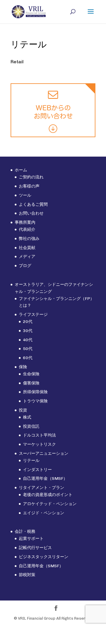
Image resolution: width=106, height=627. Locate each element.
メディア (27, 256)
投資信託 (31, 426)
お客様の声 (29, 186)
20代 (27, 321)
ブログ (25, 265)
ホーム (21, 169)
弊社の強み (29, 238)
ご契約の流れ (31, 177)
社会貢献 (27, 247)
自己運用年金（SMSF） (45, 478)
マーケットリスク (39, 444)
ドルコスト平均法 (39, 435)
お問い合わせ (31, 213)
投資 (23, 410)
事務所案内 (25, 222)
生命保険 (31, 373)
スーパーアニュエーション (43, 453)
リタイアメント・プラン (41, 487)
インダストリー (37, 469)
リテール (31, 460)
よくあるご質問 (33, 204)
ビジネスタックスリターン (43, 556)
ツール (25, 195)
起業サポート (31, 538)
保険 (23, 366)
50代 (27, 348)
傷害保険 (31, 383)
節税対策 (27, 574)
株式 (27, 417)
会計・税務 (25, 531)
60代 (27, 357)
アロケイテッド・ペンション (50, 503)
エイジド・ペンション (43, 512)
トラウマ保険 (35, 401)
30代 (27, 330)
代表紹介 (27, 229)
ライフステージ (33, 314)
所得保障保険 (35, 391)
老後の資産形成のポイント (47, 494)
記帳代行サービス (35, 547)
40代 (27, 339)
